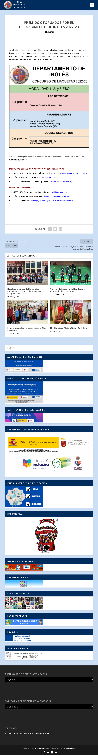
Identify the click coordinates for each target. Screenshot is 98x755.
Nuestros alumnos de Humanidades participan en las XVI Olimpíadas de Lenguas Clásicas (24, 291)
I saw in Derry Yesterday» (57, 196)
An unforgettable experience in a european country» (52, 200)
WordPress (70, 748)
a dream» (59, 192)
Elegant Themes (42, 748)
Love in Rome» (50, 177)
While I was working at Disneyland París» (70, 173)
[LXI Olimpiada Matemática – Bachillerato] (70, 312)
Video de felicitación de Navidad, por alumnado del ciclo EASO (68, 290)
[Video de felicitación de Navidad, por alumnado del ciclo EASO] (70, 273)
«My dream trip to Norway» (61, 182)
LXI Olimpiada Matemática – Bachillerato (70, 328)
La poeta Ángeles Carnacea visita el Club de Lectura (26, 329)
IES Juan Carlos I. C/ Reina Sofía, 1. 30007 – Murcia (27, 733)
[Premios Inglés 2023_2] (49, 147)
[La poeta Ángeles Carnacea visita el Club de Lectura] (27, 312)
